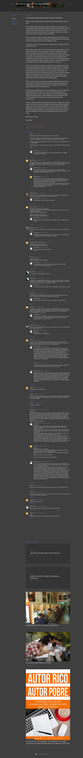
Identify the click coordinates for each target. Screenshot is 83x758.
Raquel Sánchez (33, 193)
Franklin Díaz (32, 271)
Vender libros (14, 24)
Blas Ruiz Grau (33, 160)
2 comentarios (33, 745)
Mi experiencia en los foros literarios (42, 625)
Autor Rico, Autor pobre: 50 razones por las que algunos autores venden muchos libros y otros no (48, 742)
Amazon (13, 20)
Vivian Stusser (33, 325)
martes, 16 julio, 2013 (38, 339)
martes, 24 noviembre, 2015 (40, 512)
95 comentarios (38, 580)
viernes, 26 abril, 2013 (37, 133)
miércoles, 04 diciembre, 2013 (44, 445)
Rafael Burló (32, 409)
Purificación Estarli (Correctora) (37, 242)
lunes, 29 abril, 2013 (43, 247)
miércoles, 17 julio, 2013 (44, 346)
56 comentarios (34, 665)
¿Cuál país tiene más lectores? (38, 663)
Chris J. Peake (33, 206)
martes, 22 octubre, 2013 (43, 363)
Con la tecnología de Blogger (42, 753)
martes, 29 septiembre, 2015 (40, 499)
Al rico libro (32, 293)
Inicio (18, 9)
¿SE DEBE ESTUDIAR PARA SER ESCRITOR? (45, 553)
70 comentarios (34, 627)
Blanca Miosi (14, 22)
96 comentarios (38, 555)
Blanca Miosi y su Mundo (32, 3)
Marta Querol (33, 227)
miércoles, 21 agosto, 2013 (39, 403)
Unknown (32, 306)
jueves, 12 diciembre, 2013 (39, 485)
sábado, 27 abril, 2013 (45, 176)
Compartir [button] (14, 15)
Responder (32, 157)
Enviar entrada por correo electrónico (38, 125)
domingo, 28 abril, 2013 (39, 293)
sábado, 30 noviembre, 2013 (41, 409)
